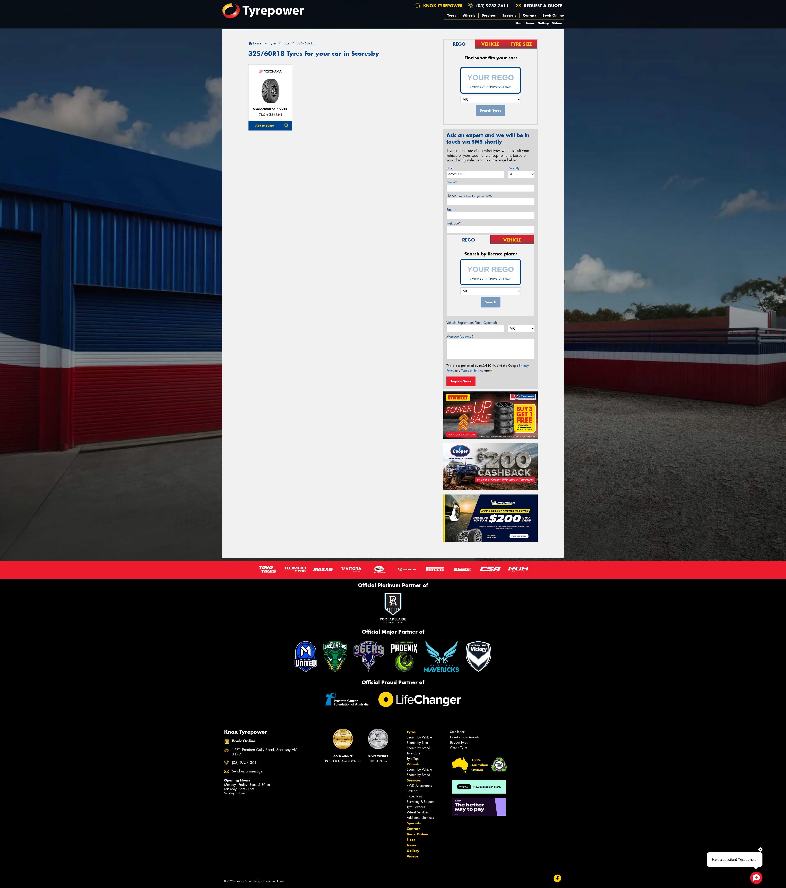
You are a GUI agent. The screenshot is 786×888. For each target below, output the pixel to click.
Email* (451, 210)
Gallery (543, 23)
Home (256, 43)
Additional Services (420, 817)
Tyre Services (416, 807)
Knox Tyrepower (442, 5)
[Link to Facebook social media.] (557, 878)
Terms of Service (472, 371)
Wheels (469, 15)
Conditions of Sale (273, 881)
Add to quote (264, 125)
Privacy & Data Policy (248, 881)
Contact (529, 15)
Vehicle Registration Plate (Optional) (471, 323)
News (530, 23)
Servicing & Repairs (420, 802)
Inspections (414, 796)
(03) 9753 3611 (492, 5)
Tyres (451, 15)
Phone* (469, 196)
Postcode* (453, 223)
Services (489, 15)
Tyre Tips (413, 758)
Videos (557, 23)
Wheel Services (417, 812)
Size (449, 168)
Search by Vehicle (419, 737)
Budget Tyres (459, 742)
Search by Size (417, 743)
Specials (509, 15)
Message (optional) (459, 336)
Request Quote (461, 381)
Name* (451, 182)
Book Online (553, 15)
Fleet (519, 23)
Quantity (513, 168)
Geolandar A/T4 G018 (270, 109)
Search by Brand (418, 748)
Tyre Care (413, 753)
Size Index (457, 732)
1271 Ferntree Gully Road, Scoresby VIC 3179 (265, 752)
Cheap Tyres (458, 748)
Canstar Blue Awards (464, 737)
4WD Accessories (419, 786)
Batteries (412, 791)
